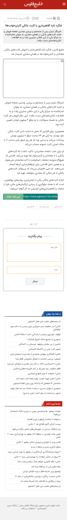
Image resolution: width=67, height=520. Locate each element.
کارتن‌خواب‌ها (44, 206)
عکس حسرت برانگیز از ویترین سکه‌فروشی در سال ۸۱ (38, 476)
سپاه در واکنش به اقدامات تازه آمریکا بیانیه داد (41, 481)
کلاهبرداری (30, 206)
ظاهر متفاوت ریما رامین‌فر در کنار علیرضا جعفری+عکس (37, 368)
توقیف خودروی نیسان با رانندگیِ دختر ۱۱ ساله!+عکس (37, 334)
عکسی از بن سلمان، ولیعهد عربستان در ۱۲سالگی (40, 344)
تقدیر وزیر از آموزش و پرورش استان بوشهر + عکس (38, 442)
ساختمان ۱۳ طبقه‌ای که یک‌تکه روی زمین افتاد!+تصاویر (37, 383)
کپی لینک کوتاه (13, 196)
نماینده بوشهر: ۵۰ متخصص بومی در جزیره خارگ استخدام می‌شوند (35, 413)
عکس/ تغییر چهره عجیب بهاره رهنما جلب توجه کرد (38, 378)
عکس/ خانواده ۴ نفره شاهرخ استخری (44, 373)
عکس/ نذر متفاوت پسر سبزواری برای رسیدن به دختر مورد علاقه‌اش (35, 328)
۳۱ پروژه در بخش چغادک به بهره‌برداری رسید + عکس (37, 456)
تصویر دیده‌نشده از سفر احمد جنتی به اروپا (42, 393)
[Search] (4, 5)
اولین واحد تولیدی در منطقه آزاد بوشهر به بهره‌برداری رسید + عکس (34, 435)
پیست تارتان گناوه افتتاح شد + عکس (44, 424)
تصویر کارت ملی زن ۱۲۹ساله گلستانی (45, 349)
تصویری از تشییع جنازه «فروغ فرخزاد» (44, 339)
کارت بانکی (58, 206)
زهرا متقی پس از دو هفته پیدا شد (46, 466)
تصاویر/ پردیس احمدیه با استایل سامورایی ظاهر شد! (38, 359)
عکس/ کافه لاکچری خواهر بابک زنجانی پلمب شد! (39, 461)
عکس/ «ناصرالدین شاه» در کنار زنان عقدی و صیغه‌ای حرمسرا (34, 364)
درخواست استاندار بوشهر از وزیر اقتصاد (44, 419)
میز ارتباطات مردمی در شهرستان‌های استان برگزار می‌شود (36, 429)
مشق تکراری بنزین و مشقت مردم (46, 447)
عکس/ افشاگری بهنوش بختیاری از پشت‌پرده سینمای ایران (35, 354)
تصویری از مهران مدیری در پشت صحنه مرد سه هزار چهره (35, 388)
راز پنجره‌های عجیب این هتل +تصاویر (44, 321)
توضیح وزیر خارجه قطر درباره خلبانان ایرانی (42, 471)
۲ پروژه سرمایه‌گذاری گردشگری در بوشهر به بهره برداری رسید (34, 452)
